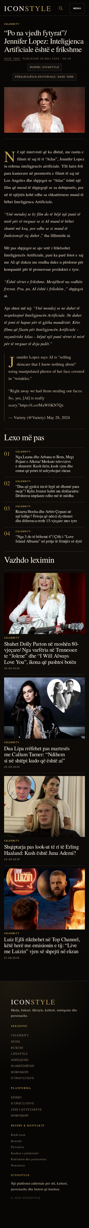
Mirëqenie (20, 1060)
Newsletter (18, 1165)
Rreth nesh (18, 1135)
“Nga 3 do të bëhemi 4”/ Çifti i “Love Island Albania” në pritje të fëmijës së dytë (49, 539)
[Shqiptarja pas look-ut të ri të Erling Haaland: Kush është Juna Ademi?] (44, 806)
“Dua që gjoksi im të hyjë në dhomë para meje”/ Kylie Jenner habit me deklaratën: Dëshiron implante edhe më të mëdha (47, 491)
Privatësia (17, 1147)
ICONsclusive (22, 1078)
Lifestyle (19, 1054)
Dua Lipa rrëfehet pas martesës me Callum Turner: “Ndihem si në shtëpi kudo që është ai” (36, 754)
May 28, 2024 (58, 417)
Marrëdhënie (22, 1066)
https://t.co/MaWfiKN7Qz (41, 405)
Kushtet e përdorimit (25, 1153)
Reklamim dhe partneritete (29, 1159)
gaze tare (12, 58)
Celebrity (20, 1035)
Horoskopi (20, 1072)
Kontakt (16, 1141)
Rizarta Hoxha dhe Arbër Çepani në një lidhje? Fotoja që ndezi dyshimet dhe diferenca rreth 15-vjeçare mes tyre (46, 516)
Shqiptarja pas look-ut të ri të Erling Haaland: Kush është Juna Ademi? (41, 849)
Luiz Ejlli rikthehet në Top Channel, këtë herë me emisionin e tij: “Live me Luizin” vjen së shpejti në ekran (42, 945)
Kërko (16, 1097)
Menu (77, 8)
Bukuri (17, 1048)
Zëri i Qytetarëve (26, 1109)
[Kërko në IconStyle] (61, 8)
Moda (15, 1041)
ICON (28, 8)
